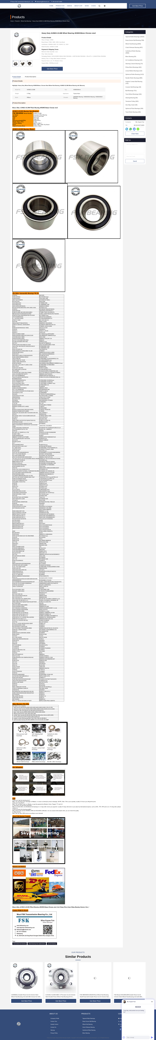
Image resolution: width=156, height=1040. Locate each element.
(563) (131, 101)
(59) (131, 105)
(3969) (132, 52)
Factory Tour (54, 1021)
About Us (77, 5)
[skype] (127, 129)
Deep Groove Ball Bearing (89, 1021)
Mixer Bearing (86, 1033)
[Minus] (152, 1002)
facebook (120, 1029)
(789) (134, 40)
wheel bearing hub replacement (37, 943)
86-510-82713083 (57, 1)
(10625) (134, 36)
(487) (134, 47)
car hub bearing (52, 943)
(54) (130, 56)
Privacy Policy (54, 1033)
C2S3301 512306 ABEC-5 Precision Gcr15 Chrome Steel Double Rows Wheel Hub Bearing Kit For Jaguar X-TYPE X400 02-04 (26, 996)
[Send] (152, 1037)
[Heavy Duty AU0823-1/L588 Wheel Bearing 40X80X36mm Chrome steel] (26, 45)
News (87, 5)
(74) (134, 63)
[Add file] (124, 1037)
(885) (133, 78)
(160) (133, 94)
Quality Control (54, 1024)
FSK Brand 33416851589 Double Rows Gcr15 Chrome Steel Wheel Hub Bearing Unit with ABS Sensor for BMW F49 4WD (94, 996)
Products (59, 5)
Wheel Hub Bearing (26, 21)
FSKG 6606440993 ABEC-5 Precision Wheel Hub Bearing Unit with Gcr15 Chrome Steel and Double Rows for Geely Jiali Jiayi (128, 996)
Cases (93, 5)
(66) (131, 97)
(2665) (133, 44)
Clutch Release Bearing (88, 1027)
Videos (69, 5)
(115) (133, 60)
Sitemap (53, 1030)
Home (51, 5)
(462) (133, 67)
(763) (133, 82)
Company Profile (55, 1018)
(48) (133, 87)
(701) (131, 90)
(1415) (134, 74)
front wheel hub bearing (19, 943)
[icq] (138, 129)
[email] (134, 129)
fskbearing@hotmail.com (42, 1)
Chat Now (134, 134)
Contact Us (53, 1027)
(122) (133, 71)
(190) (134, 108)
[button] (13, 981)
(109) (133, 112)
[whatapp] (130, 129)
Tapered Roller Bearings (88, 1018)
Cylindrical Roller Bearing (88, 1030)
